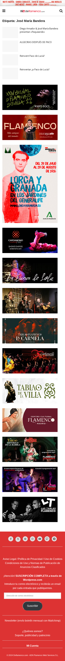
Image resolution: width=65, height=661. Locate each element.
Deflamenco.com (20, 655)
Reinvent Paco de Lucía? (32, 55)
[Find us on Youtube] (39, 538)
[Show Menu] (3, 11)
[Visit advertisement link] (32, 3)
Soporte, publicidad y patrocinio (32, 635)
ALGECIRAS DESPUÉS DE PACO (36, 42)
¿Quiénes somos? (32, 631)
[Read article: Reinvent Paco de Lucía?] (10, 60)
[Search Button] (61, 11)
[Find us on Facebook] (10, 538)
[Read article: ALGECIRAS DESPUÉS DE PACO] (10, 46)
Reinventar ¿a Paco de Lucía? (34, 69)
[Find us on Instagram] (32, 538)
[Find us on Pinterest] (25, 538)
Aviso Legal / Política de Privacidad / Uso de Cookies (32, 559)
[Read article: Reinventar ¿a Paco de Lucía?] (10, 73)
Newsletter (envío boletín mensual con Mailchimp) (32, 620)
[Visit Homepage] (32, 11)
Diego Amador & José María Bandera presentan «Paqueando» (39, 30)
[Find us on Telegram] (54, 538)
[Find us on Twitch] (47, 538)
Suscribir (32, 605)
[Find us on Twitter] (18, 539)
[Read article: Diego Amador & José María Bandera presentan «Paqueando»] (10, 32)
